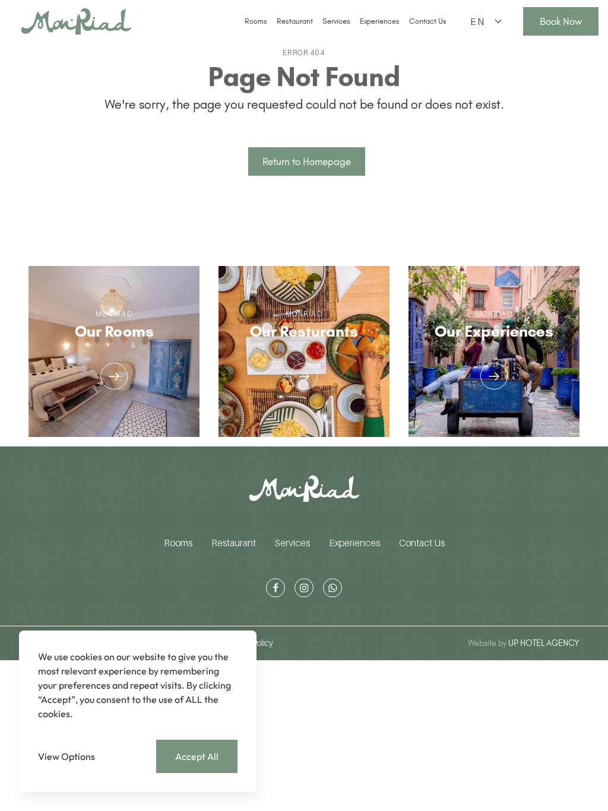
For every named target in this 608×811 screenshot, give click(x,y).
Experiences (380, 21)
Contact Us (427, 21)
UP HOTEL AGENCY (524, 643)
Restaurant (295, 21)
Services (336, 21)
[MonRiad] (76, 21)
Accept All (196, 756)
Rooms (256, 21)
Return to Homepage (306, 161)
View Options (66, 756)
